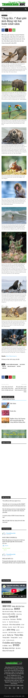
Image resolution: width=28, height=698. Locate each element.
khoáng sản (5, 624)
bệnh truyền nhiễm (8, 614)
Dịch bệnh (13, 619)
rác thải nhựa (12, 632)
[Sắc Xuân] (5, 405)
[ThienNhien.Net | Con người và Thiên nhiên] (14, 3)
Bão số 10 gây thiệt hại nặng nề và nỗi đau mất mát (13, 521)
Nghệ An (22, 627)
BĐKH (17, 609)
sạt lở (4, 635)
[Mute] (22, 596)
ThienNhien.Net (10, 533)
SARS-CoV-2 (20, 632)
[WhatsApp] (13, 30)
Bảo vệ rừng (17, 611)
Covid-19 (13, 616)
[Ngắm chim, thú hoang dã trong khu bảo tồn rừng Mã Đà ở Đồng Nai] (5, 420)
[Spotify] (18, 688)
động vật (4, 366)
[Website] (22, 688)
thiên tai (10, 635)
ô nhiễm (5, 645)
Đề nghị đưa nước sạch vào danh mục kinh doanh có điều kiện (20, 389)
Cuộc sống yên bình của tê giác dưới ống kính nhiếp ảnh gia (7, 388)
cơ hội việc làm (5, 619)
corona (5, 617)
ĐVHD (16, 645)
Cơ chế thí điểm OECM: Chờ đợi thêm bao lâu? (13, 516)
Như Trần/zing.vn (11, 356)
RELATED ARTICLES (7, 397)
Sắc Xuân (13, 403)
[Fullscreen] (24, 596)
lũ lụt (22, 624)
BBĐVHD (6, 606)
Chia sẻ (5, 549)
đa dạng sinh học (8, 648)
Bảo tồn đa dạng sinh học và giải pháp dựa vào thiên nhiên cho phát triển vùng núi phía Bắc (13, 510)
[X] (6, 30)
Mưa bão (10, 627)
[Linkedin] (9, 688)
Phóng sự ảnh (9, 13)
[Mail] (14, 688)
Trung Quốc (14, 637)
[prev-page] (3, 426)
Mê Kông (4, 627)
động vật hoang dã (11, 366)
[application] (14, 591)
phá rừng (11, 629)
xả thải (3, 640)
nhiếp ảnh (4, 368)
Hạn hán (4, 622)
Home (3, 13)
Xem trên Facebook (6, 548)
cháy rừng (19, 614)
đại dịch (18, 648)
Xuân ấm (13, 411)
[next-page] (5, 426)
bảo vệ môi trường (7, 611)
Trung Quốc (6, 637)
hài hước (19, 366)
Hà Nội (19, 619)
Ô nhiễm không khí (10, 640)
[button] (2, 9)
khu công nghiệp (14, 624)
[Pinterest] (10, 30)
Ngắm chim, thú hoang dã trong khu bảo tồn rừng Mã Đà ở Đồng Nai (17, 420)
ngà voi (4, 630)
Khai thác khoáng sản (14, 622)
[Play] (3, 596)
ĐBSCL (10, 645)
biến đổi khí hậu (18, 606)
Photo (6, 545)
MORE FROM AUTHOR (8, 399)
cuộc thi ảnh (22, 364)
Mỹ (18, 627)
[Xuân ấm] (5, 413)
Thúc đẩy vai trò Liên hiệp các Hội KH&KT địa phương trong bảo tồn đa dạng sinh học (13, 504)
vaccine (20, 637)
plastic (18, 630)
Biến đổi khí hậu (7, 609)
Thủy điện (18, 635)
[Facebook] (3, 30)
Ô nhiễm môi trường (11, 642)
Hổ (7, 622)
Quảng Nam (4, 632)
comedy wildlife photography (12, 364)
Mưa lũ (14, 627)
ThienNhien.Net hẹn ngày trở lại (11, 501)
